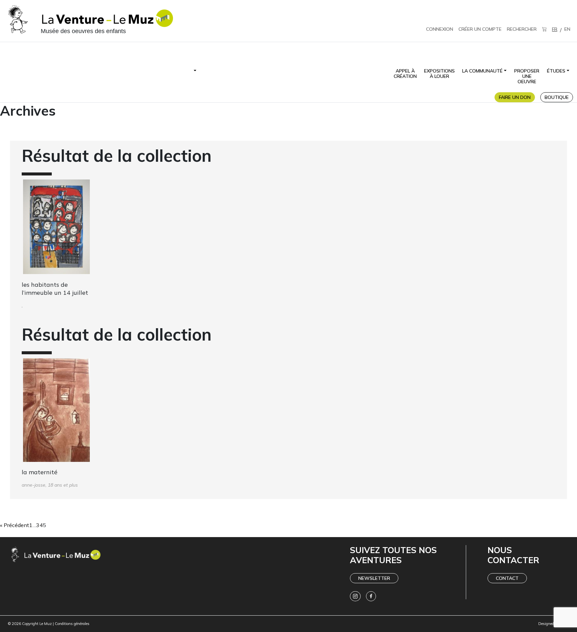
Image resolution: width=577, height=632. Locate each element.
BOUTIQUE (557, 97)
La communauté (482, 71)
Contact (507, 578)
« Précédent (14, 525)
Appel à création (405, 73)
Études (556, 71)
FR (554, 29)
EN (567, 29)
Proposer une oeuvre (526, 76)
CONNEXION (439, 29)
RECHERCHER (522, 29)
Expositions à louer (439, 73)
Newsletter (374, 578)
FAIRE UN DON (515, 97)
